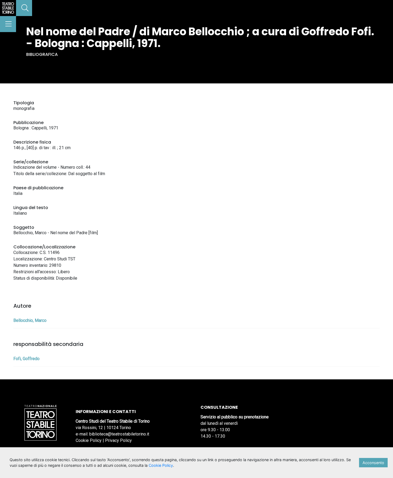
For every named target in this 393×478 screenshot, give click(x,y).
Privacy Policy (118, 440)
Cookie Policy (89, 440)
